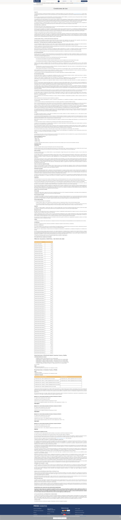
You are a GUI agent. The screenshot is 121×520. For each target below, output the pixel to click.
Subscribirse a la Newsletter (79, 3)
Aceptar (55, 518)
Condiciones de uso (79, 510)
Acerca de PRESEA (38, 508)
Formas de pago (50, 511)
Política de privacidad (79, 512)
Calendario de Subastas (38, 510)
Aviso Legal (77, 508)
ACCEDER (78, 1)
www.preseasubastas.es (78, 13)
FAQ (71, 1)
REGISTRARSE (84, 1)
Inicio (34, 4)
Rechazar (59, 518)
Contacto (35, 514)
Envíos (48, 513)
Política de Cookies (83, 516)
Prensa (35, 512)
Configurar (64, 518)
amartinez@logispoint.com (60, 438)
